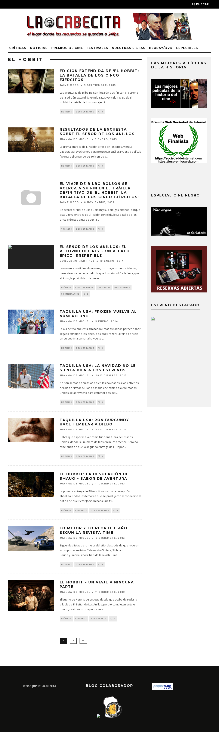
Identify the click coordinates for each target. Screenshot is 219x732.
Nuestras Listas (128, 48)
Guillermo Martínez (77, 261)
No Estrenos (122, 287)
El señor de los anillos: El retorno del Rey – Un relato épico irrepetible (95, 251)
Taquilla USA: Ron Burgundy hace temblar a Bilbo (94, 422)
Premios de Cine (67, 48)
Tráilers (66, 229)
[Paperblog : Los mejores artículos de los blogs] (162, 689)
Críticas (17, 48)
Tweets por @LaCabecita (38, 686)
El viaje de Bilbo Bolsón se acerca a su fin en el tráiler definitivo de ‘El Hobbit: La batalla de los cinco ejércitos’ (99, 190)
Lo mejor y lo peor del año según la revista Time (93, 530)
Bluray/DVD (161, 48)
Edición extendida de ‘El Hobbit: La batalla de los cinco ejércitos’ (99, 75)
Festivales (97, 48)
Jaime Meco (69, 85)
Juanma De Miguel (75, 139)
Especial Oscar (84, 287)
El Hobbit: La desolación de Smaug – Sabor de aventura (94, 476)
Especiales (187, 48)
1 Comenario (98, 618)
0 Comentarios (85, 112)
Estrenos (81, 510)
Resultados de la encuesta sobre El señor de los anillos (97, 131)
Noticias (39, 48)
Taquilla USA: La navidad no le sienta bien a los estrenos (98, 368)
